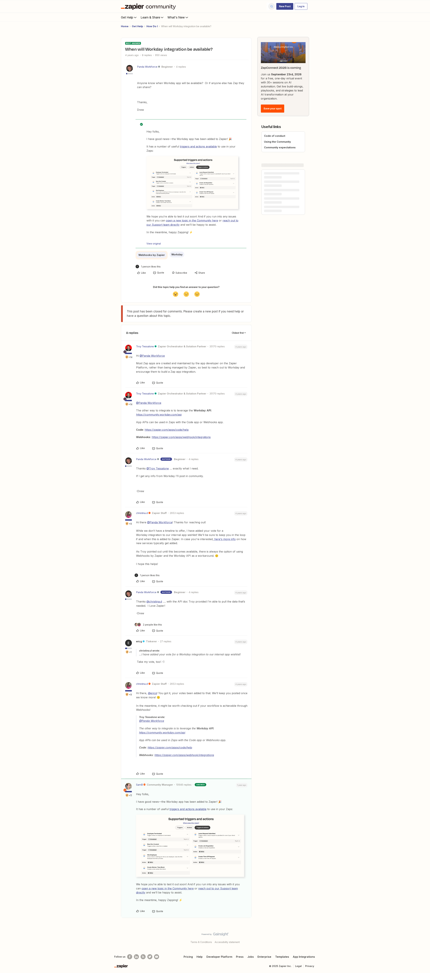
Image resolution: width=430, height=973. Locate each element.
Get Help (127, 17)
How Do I (152, 26)
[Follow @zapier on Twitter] (149, 956)
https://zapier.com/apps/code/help (167, 429)
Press (240, 956)
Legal (298, 966)
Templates (282, 956)
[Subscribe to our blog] (143, 956)
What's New (176, 17)
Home (124, 26)
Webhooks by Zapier (151, 255)
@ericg (152, 693)
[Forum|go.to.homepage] (149, 6)
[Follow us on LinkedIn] (136, 956)
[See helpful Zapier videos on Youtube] (156, 956)
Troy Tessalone (145, 346)
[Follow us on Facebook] (129, 956)
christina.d (142, 513)
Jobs (250, 956)
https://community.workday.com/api (159, 414)
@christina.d (154, 601)
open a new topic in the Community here (192, 220)
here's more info (224, 539)
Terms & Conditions (201, 942)
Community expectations (280, 147)
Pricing (188, 956)
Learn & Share (150, 17)
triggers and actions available (198, 146)
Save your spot (273, 108)
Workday (177, 254)
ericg (139, 641)
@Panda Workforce (152, 355)
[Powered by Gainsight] (215, 935)
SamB (139, 784)
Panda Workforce (147, 66)
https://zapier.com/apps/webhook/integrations (181, 437)
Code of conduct (274, 135)
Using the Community (277, 141)
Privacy (309, 966)
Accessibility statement (227, 942)
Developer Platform (219, 956)
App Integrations (304, 956)
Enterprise (264, 956)
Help (200, 956)
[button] (284, 6)
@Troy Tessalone (157, 468)
